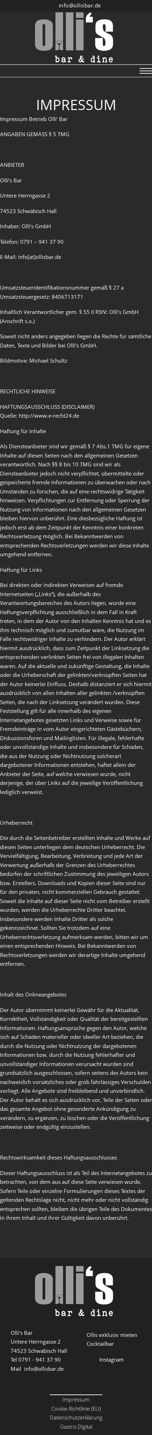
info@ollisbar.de (80, 5)
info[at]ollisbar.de (39, 256)
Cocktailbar (100, 1343)
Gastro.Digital (76, 1426)
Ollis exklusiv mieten (112, 1334)
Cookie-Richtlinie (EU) (76, 1408)
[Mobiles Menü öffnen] (146, 71)
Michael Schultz (48, 360)
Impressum (76, 1399)
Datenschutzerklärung (76, 1417)
